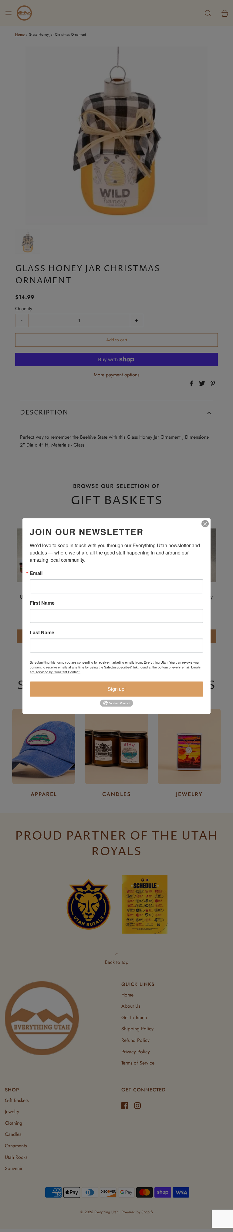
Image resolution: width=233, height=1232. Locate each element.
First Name (42, 602)
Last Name (42, 632)
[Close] (205, 523)
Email (36, 573)
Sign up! (117, 688)
